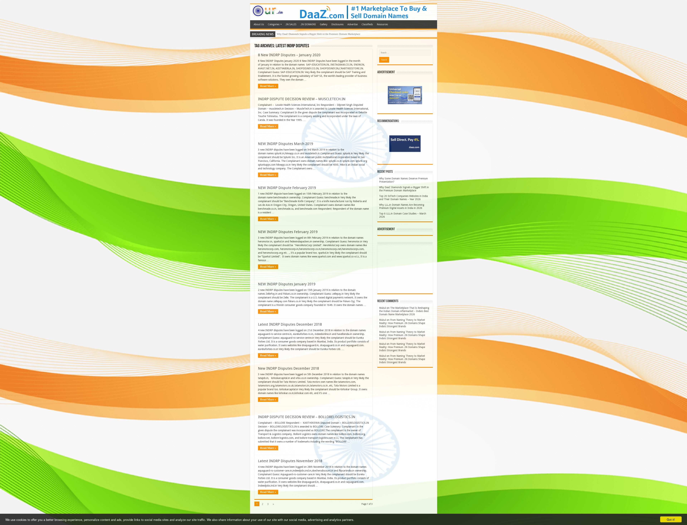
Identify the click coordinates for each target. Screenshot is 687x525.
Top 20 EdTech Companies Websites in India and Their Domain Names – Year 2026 (319, 34)
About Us (259, 24)
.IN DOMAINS (308, 24)
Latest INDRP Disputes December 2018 (290, 324)
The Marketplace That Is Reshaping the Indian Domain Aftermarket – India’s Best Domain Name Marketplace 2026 (404, 311)
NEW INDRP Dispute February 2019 (287, 188)
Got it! (671, 519)
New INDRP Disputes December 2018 (288, 368)
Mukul (382, 307)
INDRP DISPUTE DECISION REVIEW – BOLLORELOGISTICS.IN (306, 417)
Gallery (323, 24)
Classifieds (367, 24)
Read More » (268, 86)
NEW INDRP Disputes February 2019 (288, 232)
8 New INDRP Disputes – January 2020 (289, 55)
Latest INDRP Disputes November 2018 (290, 461)
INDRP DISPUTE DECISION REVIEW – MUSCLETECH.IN (301, 99)
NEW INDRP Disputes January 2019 (286, 284)
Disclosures (337, 24)
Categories (273, 24)
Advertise (352, 24)
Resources (382, 24)
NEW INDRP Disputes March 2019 (285, 144)
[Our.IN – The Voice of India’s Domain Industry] (268, 10)
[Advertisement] (405, 269)
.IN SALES (290, 24)
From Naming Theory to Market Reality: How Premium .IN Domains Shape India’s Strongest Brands (402, 323)
